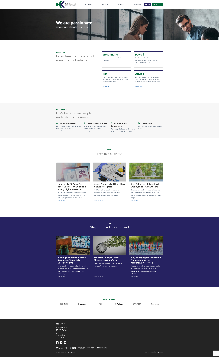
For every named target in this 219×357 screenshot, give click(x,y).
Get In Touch (157, 4)
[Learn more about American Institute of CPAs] (59, 348)
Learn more (113, 65)
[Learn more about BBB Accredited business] (73, 348)
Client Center (137, 4)
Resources (121, 4)
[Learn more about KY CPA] (66, 348)
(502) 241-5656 (62, 335)
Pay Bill (147, 4)
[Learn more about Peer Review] (102, 348)
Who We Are (105, 4)
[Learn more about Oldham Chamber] (91, 348)
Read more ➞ (73, 200)
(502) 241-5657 (61, 337)
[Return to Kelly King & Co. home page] (66, 4)
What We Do (88, 4)
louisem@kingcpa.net (64, 334)
